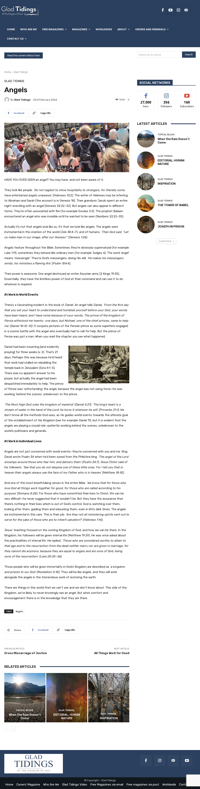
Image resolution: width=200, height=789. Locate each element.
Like (146, 93)
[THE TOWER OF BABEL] (146, 203)
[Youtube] (170, 10)
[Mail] (173, 760)
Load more (165, 241)
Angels (19, 611)
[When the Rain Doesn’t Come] (25, 697)
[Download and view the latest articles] (19, 10)
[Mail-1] (186, 10)
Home (7, 72)
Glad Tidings (21, 72)
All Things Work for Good (111, 653)
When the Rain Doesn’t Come (25, 716)
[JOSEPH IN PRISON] (146, 224)
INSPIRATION (109, 718)
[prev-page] (6, 728)
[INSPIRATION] (108, 697)
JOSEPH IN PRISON (171, 226)
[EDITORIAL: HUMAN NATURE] (67, 697)
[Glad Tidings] (7, 99)
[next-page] (13, 728)
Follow (166, 93)
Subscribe (187, 93)
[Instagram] (178, 10)
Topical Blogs (24, 710)
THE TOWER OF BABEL (173, 205)
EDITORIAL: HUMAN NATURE (66, 716)
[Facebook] (163, 10)
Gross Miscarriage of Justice (25, 653)
